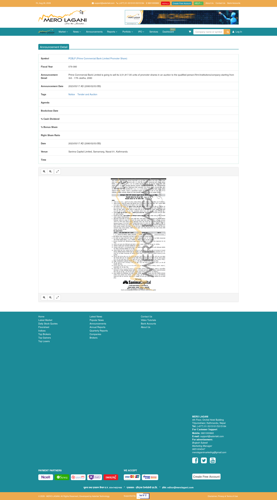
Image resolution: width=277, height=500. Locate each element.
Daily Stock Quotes (48, 323)
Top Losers (44, 341)
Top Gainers (44, 337)
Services (153, 31)
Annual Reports (97, 327)
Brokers (93, 337)
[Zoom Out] (50, 171)
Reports (111, 31)
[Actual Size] (57, 171)
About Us (210, 3)
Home (41, 316)
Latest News (96, 316)
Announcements (94, 31)
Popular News (97, 320)
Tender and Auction (87, 94)
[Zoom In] (44, 171)
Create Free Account (182, 3)
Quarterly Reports (99, 330)
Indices (42, 330)
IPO (140, 31)
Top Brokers (44, 334)
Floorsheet (43, 327)
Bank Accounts (233, 3)
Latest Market (45, 320)
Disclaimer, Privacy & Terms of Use (223, 496)
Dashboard (168, 30)
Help (197, 3)
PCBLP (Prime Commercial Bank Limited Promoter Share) (97, 58)
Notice (71, 94)
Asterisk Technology (100, 496)
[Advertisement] (215, 365)
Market (62, 31)
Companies (95, 334)
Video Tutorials (148, 320)
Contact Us (220, 3)
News (76, 31)
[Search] (227, 31)
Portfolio (126, 31)
